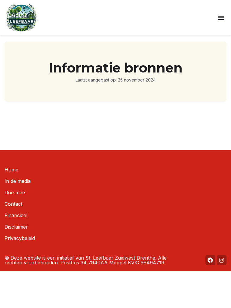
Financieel (16, 215)
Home (11, 170)
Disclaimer (16, 227)
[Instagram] (221, 260)
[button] (221, 18)
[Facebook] (210, 260)
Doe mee (15, 192)
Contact (13, 204)
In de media (18, 181)
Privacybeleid (20, 238)
